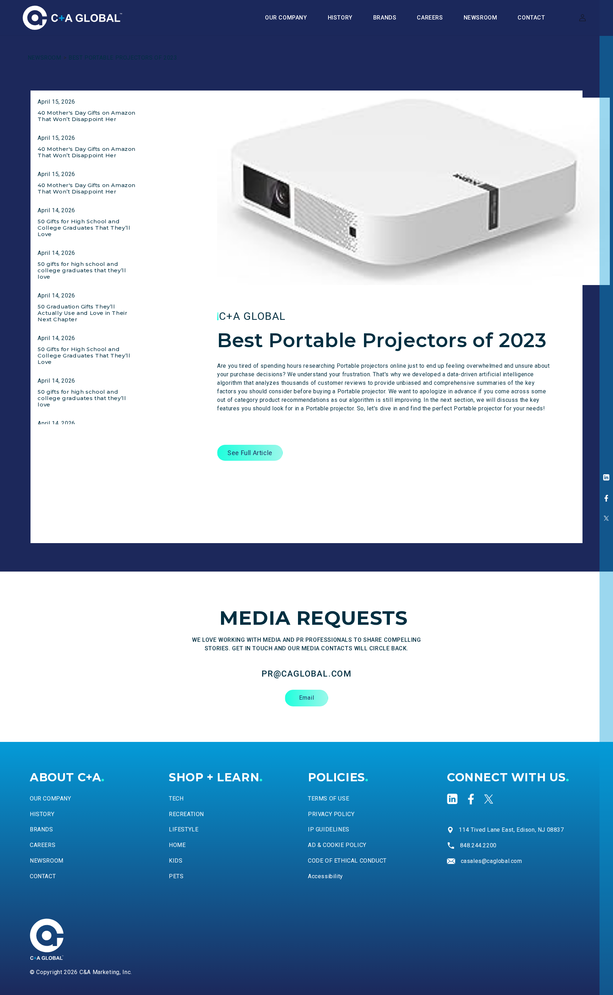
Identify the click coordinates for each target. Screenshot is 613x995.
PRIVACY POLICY (331, 813)
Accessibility (325, 876)
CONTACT (43, 876)
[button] (385, 18)
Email (306, 697)
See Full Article (249, 453)
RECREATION (186, 813)
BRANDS (41, 829)
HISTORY (42, 813)
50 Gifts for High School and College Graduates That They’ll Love (84, 227)
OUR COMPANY (50, 798)
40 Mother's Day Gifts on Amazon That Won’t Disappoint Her (87, 115)
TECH (176, 798)
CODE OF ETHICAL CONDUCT (347, 860)
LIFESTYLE (183, 829)
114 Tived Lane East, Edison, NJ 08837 (511, 829)
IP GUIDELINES (328, 829)
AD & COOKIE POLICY (337, 845)
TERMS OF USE (328, 798)
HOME (177, 845)
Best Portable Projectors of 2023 (122, 57)
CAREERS (42, 845)
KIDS (175, 860)
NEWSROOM (44, 57)
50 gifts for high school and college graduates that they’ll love (82, 270)
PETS (176, 876)
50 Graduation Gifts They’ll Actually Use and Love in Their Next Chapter (82, 313)
